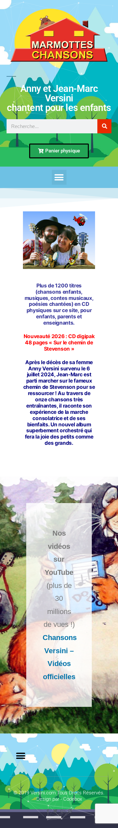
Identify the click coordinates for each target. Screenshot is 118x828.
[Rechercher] (104, 126)
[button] (59, 177)
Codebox (72, 799)
